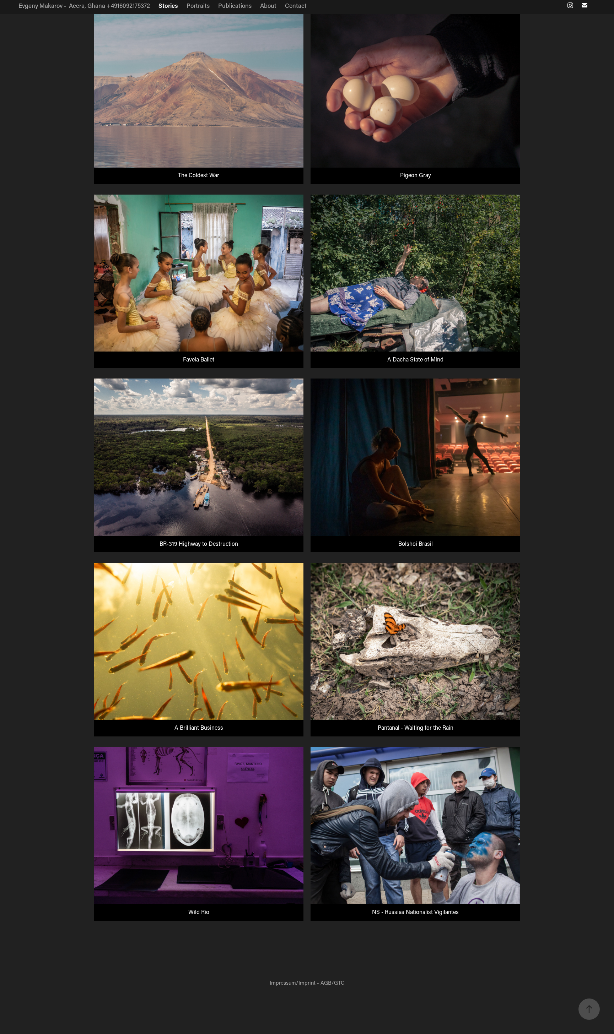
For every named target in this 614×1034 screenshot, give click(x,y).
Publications (235, 5)
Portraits (198, 5)
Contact (296, 5)
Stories (168, 5)
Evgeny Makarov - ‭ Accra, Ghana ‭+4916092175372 (84, 5)
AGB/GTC (332, 982)
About (268, 5)
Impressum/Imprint (293, 982)
